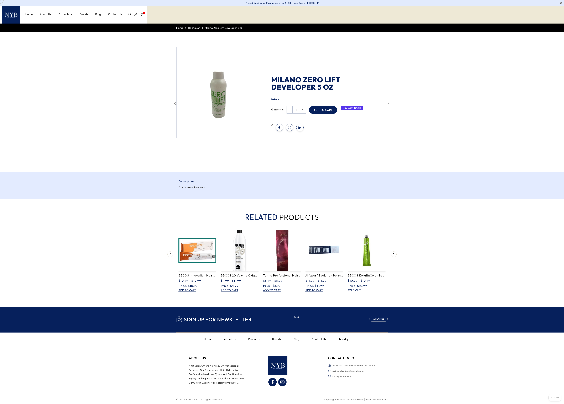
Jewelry (344, 339)
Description (187, 181)
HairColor (194, 28)
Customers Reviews (192, 187)
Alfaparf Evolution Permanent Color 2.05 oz (324, 275)
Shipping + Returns (334, 399)
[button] (175, 103)
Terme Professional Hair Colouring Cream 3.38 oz (282, 275)
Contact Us (319, 339)
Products (254, 339)
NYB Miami (192, 399)
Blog (296, 339)
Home (179, 28)
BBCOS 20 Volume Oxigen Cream (240, 275)
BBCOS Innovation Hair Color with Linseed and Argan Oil (197, 275)
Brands (276, 339)
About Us (230, 339)
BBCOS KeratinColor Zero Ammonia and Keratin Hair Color (367, 275)
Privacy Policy (355, 399)
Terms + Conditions (377, 399)
